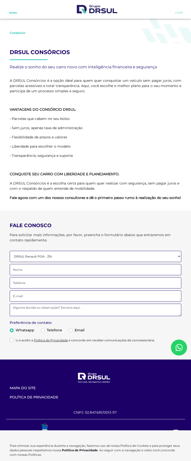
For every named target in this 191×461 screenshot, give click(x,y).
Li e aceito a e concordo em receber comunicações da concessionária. (85, 340)
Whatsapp (25, 330)
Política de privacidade (34, 397)
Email (80, 330)
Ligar (179, 12)
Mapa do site (23, 388)
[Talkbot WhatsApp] (179, 348)
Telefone (54, 330)
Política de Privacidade (51, 340)
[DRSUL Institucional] (96, 9)
